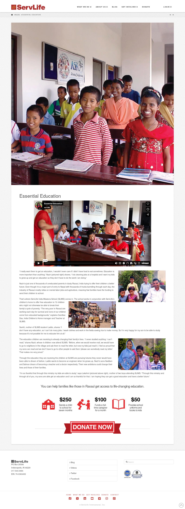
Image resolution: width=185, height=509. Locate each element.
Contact (115, 495)
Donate (105, 495)
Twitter (74, 473)
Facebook (75, 478)
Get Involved (93, 495)
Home (68, 495)
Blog (73, 462)
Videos (74, 467)
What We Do (79, 495)
